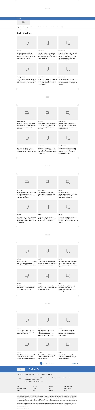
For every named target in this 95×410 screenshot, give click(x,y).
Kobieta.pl (50, 386)
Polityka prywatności (29, 374)
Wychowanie (41, 50)
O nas (37, 374)
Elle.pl (18, 386)
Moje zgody (50, 374)
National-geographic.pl (21, 388)
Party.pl (34, 388)
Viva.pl (18, 390)
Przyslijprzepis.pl (67, 388)
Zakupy (19, 50)
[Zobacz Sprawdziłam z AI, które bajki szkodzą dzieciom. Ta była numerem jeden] (47, 344)
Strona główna (19, 30)
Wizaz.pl (34, 390)
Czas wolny (41, 121)
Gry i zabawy (61, 77)
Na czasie (19, 18)
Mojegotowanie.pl (68, 386)
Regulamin (20, 374)
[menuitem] (19, 27)
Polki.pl (49, 388)
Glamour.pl (35, 386)
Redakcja (43, 374)
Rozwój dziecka (21, 77)
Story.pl (65, 390)
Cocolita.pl (50, 390)
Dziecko (60, 190)
